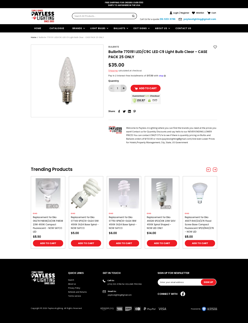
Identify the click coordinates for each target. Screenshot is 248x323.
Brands (77, 28)
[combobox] (104, 16)
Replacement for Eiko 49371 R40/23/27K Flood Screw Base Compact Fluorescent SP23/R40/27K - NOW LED (199, 224)
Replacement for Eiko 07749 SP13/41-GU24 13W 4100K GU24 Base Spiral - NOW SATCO (85, 223)
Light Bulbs (97, 28)
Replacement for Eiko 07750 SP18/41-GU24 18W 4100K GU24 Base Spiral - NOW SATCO (123, 223)
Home (33, 37)
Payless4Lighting (55, 308)
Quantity (113, 80)
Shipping (113, 70)
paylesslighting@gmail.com (199, 19)
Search (71, 280)
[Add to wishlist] (215, 47)
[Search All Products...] (133, 16)
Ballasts (119, 28)
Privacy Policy (74, 288)
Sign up (208, 282)
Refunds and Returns (77, 292)
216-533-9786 (167, 19)
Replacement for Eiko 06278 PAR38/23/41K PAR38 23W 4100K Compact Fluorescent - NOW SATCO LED (48, 224)
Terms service (74, 296)
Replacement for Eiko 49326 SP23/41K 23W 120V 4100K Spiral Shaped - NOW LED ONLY (161, 223)
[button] (211, 13)
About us (161, 28)
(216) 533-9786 (114, 284)
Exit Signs (140, 28)
